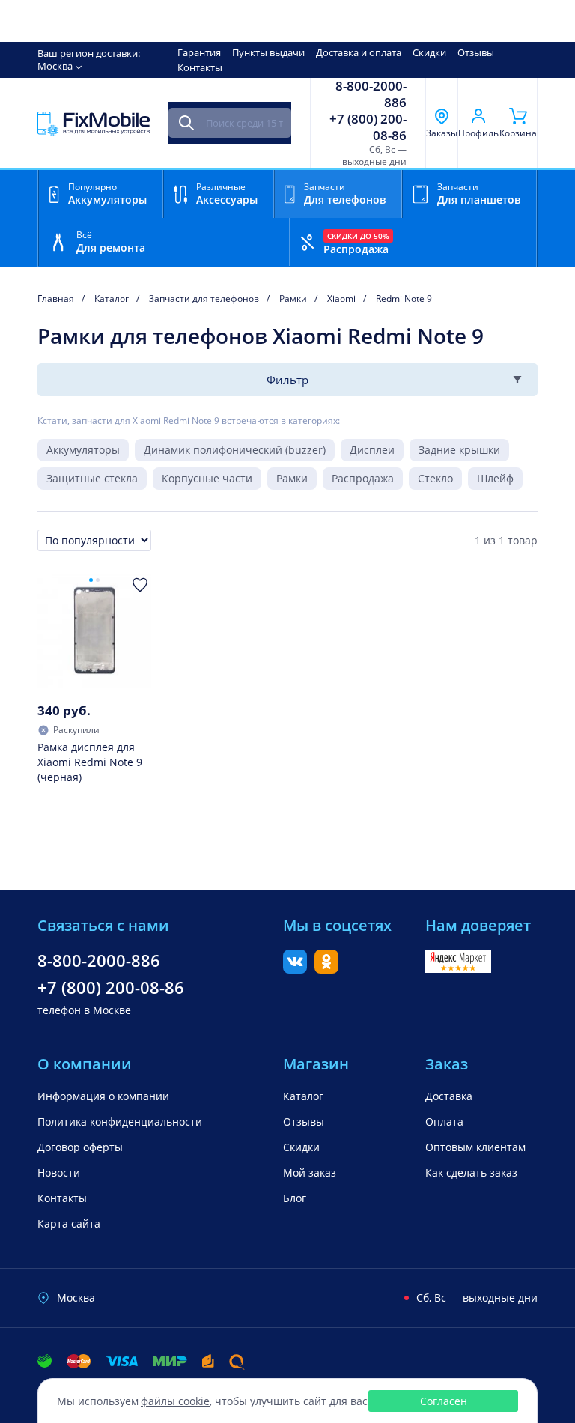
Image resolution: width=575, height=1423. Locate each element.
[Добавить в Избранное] (140, 585)
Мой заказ (309, 1172)
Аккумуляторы (83, 450)
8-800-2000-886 (371, 94)
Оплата (444, 1121)
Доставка (448, 1096)
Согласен (443, 1401)
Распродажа (363, 478)
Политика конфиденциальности (119, 1121)
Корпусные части (207, 478)
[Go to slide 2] (98, 580)
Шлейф (495, 478)
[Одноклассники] (326, 969)
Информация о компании (103, 1096)
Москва (55, 66)
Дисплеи (372, 450)
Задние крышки (459, 450)
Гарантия (199, 52)
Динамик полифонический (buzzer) (235, 450)
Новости (58, 1172)
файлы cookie (175, 1401)
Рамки (292, 478)
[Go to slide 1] (91, 580)
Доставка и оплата (358, 52)
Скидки (429, 52)
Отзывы (475, 52)
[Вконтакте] (295, 969)
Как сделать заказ (471, 1172)
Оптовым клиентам (475, 1147)
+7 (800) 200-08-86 (368, 127)
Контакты (199, 67)
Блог (294, 1198)
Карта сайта (68, 1223)
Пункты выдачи (268, 52)
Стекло (435, 478)
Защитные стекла (92, 478)
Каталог (303, 1096)
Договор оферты (80, 1147)
